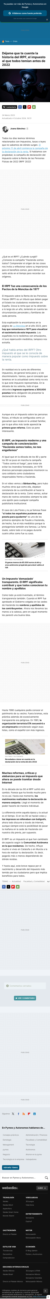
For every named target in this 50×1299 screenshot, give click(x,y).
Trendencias (8, 1251)
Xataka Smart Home (10, 1212)
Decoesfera (7, 1254)
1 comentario (11, 107)
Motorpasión (31, 1234)
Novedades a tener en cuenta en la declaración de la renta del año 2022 (21, 760)
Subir (40, 1188)
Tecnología (30, 1145)
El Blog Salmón (31, 1251)
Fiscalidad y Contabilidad (34, 881)
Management (8, 1145)
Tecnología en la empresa (13, 1159)
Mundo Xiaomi (8, 1216)
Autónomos (30, 1149)
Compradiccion (9, 1258)
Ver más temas (10, 1167)
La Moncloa (19, 326)
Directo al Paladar (10, 1234)
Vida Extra (30, 1205)
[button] (19, 128)
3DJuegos (30, 1201)
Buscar (46, 1177)
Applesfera (7, 1209)
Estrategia (7, 1140)
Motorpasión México (34, 1281)
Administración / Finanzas (36, 1135)
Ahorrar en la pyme (34, 1154)
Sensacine (30, 1218)
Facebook (20, 107)
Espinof (29, 1221)
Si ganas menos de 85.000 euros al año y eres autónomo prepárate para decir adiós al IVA (24, 565)
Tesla (7, 41)
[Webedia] (10, 1189)
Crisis (15, 41)
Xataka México (8, 1271)
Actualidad (16, 881)
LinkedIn (34, 1113)
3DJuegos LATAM (33, 1271)
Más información (39, 1296)
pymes (5, 1149)
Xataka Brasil (8, 1274)
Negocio (6, 1154)
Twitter (24, 107)
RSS (24, 1113)
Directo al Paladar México (13, 1281)
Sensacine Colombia (34, 1278)
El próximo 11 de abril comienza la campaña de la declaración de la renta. (25, 148)
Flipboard (29, 107)
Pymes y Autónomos (34, 1254)
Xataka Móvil (8, 1205)
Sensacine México (33, 1274)
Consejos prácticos (11, 1135)
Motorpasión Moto (33, 1238)
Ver (26, 998)
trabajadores (31, 1159)
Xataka (5, 1201)
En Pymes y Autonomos (14, 560)
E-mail (34, 107)
